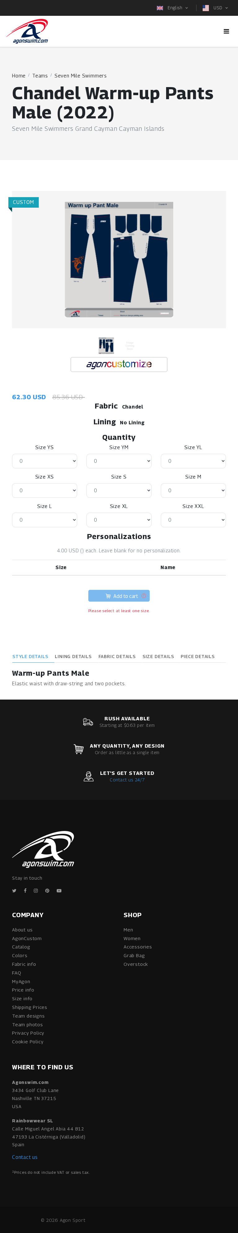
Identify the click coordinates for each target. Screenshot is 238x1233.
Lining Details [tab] (73, 656)
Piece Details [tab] (197, 656)
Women (132, 938)
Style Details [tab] (30, 656)
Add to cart (125, 596)
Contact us (25, 1157)
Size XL (119, 506)
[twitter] (14, 890)
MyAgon (21, 981)
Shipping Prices (29, 1007)
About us (22, 929)
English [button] (175, 7)
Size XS (44, 477)
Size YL (193, 447)
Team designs (28, 1016)
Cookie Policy (27, 1041)
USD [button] (218, 7)
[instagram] (36, 890)
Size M (193, 477)
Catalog (21, 946)
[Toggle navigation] (226, 31)
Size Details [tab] (158, 656)
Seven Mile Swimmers (81, 76)
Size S (119, 477)
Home (19, 76)
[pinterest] (47, 890)
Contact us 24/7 (127, 779)
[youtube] (59, 890)
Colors (20, 955)
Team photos (27, 1024)
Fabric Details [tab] (117, 656)
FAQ (16, 972)
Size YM (119, 447)
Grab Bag (134, 955)
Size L (44, 506)
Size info (22, 998)
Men (128, 929)
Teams (40, 76)
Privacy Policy (28, 1033)
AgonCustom (27, 938)
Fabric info (24, 964)
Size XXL (193, 506)
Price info (23, 989)
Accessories (138, 946)
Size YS (44, 447)
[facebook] (25, 890)
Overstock (136, 964)
